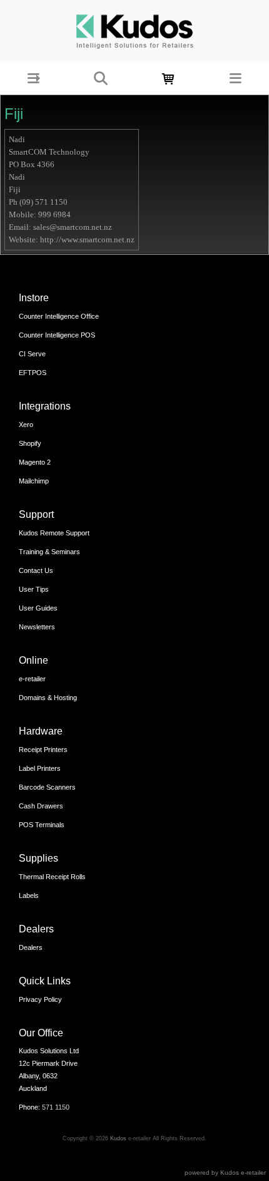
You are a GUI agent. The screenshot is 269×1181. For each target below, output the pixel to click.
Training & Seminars (49, 551)
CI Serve (32, 354)
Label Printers (40, 768)
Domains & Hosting (48, 697)
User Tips (34, 589)
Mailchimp (34, 481)
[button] (33, 78)
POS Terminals (41, 824)
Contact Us (36, 570)
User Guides (38, 608)
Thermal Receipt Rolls (52, 876)
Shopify (30, 443)
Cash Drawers (41, 806)
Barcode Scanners (47, 787)
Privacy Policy (40, 999)
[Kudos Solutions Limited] (134, 30)
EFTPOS (32, 372)
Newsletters (37, 627)
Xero (26, 424)
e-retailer (32, 679)
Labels (29, 895)
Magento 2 (35, 462)
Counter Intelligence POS (57, 335)
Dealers (31, 947)
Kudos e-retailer (243, 1172)
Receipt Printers (43, 749)
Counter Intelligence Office (59, 316)
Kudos (118, 1138)
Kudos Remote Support (54, 533)
